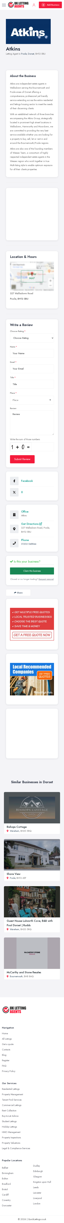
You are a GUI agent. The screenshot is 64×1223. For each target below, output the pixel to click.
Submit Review (22, 459)
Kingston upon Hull (42, 1182)
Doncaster (7, 1205)
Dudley (36, 1165)
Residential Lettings (11, 1089)
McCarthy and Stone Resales (24, 972)
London (36, 1203)
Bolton (5, 1178)
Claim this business (32, 571)
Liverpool (37, 1198)
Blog (4, 1055)
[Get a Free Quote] (32, 624)
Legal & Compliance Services (16, 1148)
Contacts (6, 1049)
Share (19, 592)
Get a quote (7, 1044)
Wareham (14, 831)
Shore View (13, 874)
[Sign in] (34, 5)
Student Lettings (9, 1121)
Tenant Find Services (11, 1099)
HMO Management (11, 1132)
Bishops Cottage (17, 827)
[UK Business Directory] (32, 679)
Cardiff (5, 1194)
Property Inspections (11, 1137)
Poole (24, 53)
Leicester (37, 1192)
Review (13, 408)
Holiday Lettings (9, 1126)
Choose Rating (17, 331)
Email (12, 362)
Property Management (12, 1094)
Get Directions (30, 524)
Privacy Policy (8, 1071)
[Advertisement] (32, 214)
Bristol (5, 1189)
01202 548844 (28, 544)
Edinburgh (38, 1171)
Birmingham (7, 1173)
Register (6, 1060)
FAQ (4, 1065)
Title (12, 377)
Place (12, 393)
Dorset (31, 53)
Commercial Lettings (11, 1105)
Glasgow (37, 1176)
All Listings (7, 1038)
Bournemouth (16, 976)
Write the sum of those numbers (25, 439)
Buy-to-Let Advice (10, 1116)
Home (5, 1033)
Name (12, 346)
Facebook (27, 481)
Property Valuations (11, 1143)
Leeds (36, 1187)
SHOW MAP (32, 276)
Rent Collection (9, 1110)
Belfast (5, 1167)
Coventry (6, 1200)
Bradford (6, 1184)
